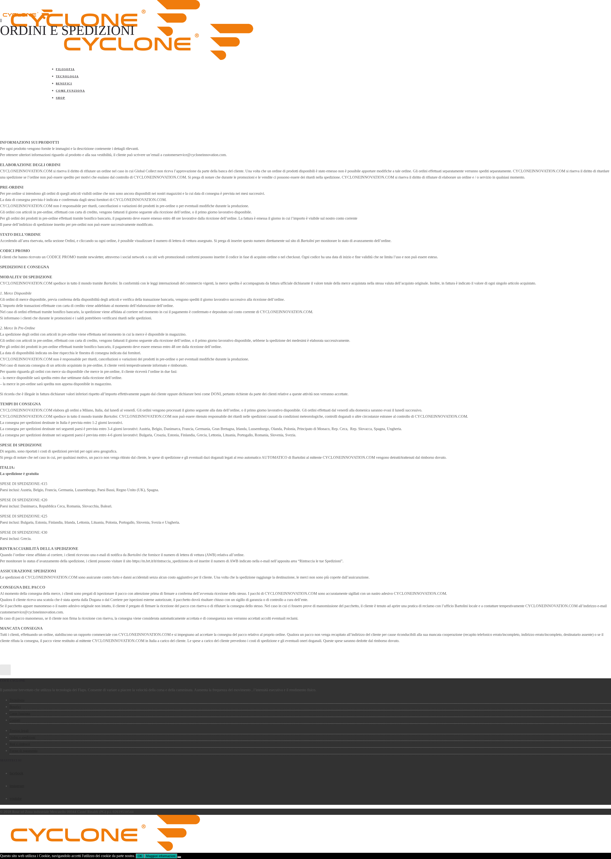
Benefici (64, 83)
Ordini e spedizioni (22, 737)
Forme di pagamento (23, 751)
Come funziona (70, 90)
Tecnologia (67, 76)
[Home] (154, 59)
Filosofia (65, 69)
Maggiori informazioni (160, 856)
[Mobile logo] (101, 850)
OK (140, 856)
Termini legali (19, 731)
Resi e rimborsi (20, 744)
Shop (60, 97)
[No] (179, 857)
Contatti (15, 720)
